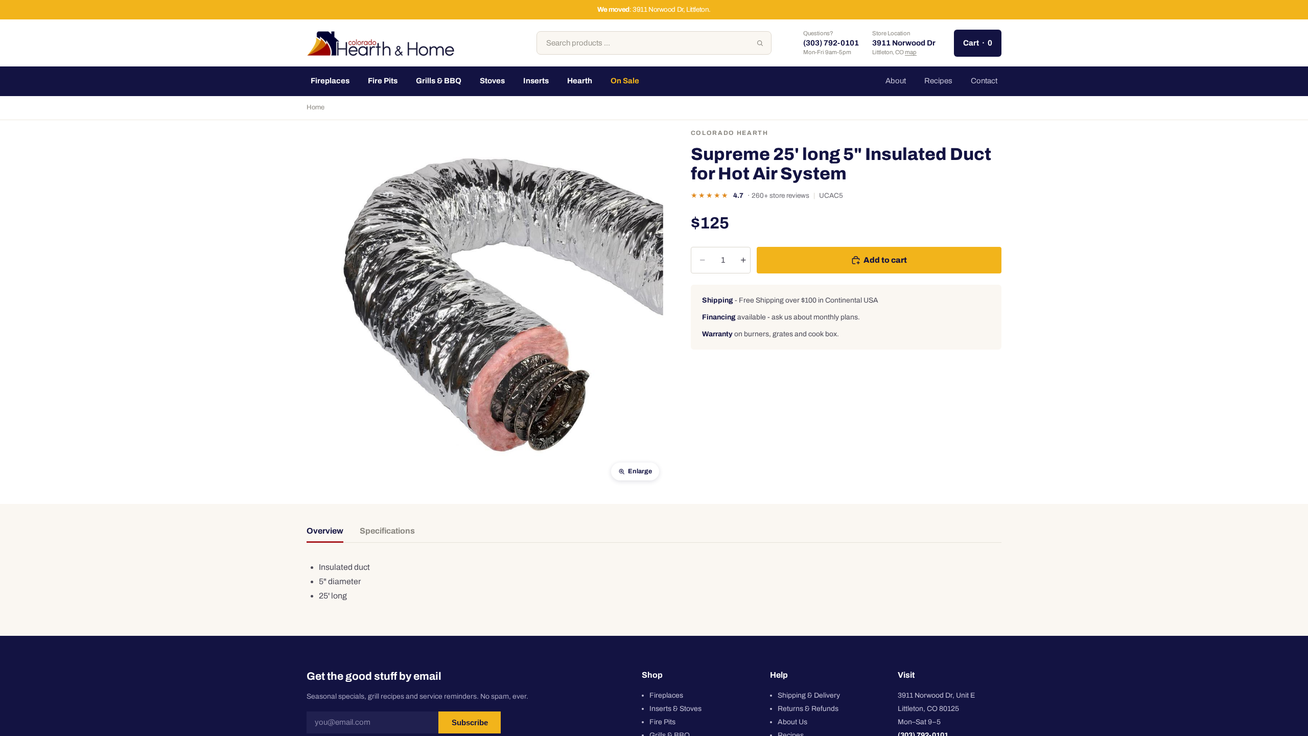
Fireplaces (666, 695)
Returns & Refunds (808, 708)
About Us (792, 722)
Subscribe (470, 722)
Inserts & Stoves (675, 708)
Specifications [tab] (387, 530)
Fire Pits (662, 722)
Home (315, 107)
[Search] (760, 43)
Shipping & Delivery (809, 695)
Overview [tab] (325, 530)
